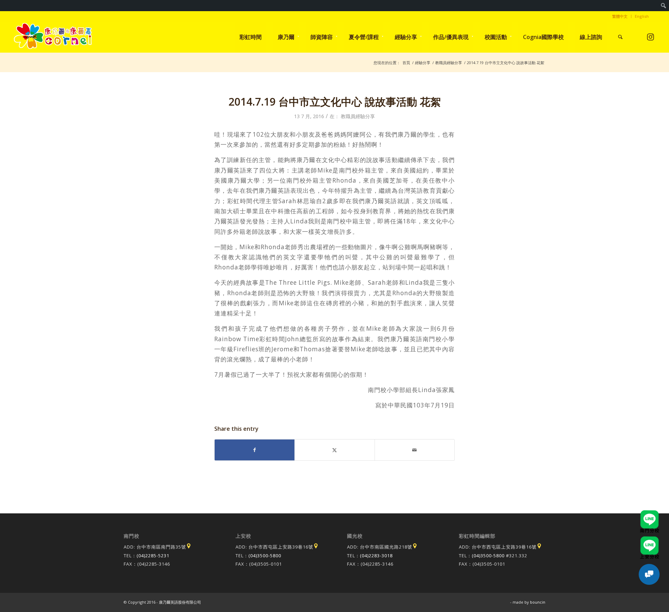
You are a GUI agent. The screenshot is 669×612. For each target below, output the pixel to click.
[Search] (620, 37)
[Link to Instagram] (650, 37)
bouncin (537, 602)
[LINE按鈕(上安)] (649, 539)
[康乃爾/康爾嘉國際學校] (53, 37)
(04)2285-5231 (153, 555)
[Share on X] (334, 449)
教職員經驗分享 (358, 116)
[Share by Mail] (414, 449)
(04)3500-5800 (264, 555)
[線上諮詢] (649, 574)
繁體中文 (620, 16)
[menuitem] (663, 5)
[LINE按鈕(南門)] (649, 513)
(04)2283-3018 (376, 555)
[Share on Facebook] (254, 449)
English (642, 16)
